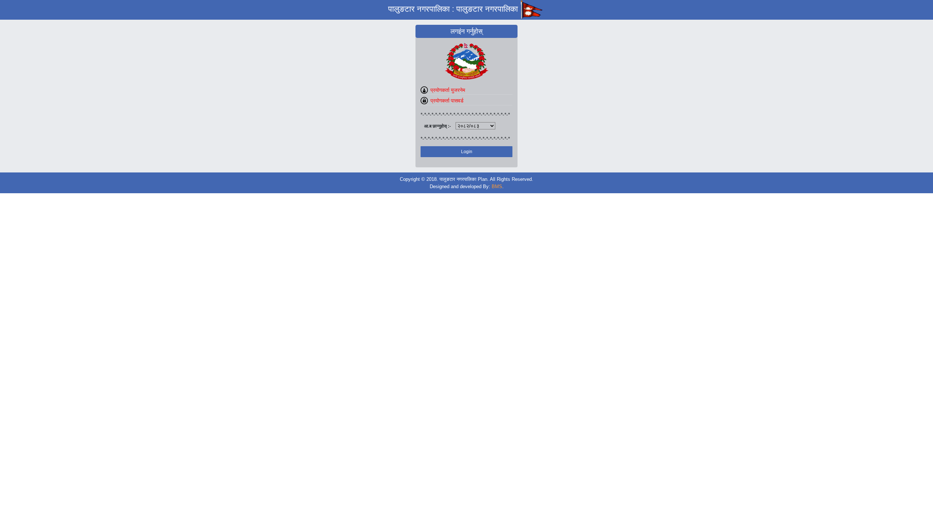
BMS (497, 186)
